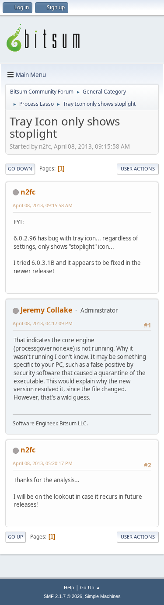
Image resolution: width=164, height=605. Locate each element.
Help (69, 587)
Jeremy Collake (46, 310)
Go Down (20, 168)
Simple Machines (103, 596)
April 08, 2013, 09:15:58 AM (43, 205)
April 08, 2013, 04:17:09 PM (43, 323)
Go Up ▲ (90, 587)
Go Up (15, 536)
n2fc (28, 192)
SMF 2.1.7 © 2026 (63, 596)
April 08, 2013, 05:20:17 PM (43, 463)
